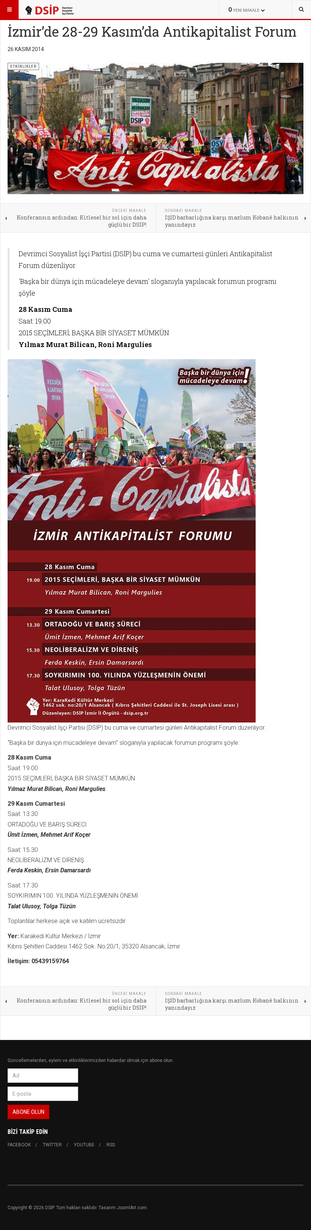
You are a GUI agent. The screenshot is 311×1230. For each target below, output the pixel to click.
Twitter (52, 1144)
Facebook (19, 1144)
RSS (111, 1144)
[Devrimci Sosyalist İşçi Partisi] (49, 9)
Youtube (84, 1144)
